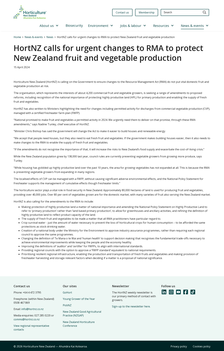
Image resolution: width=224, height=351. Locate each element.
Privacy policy (179, 346)
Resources (161, 25)
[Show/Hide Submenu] (57, 25)
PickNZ (67, 305)
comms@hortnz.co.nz (27, 319)
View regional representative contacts (31, 327)
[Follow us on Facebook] (185, 292)
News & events (192, 25)
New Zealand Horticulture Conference (79, 324)
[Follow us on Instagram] (171, 292)
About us (47, 25)
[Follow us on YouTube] (178, 292)
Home (17, 37)
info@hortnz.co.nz (32, 309)
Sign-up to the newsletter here (131, 306)
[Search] (204, 12)
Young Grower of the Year (79, 299)
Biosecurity (74, 25)
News (49, 37)
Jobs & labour (130, 25)
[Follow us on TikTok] (192, 292)
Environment (98, 25)
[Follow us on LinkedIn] (163, 292)
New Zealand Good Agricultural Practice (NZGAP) (82, 313)
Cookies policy (201, 346)
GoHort (67, 292)
